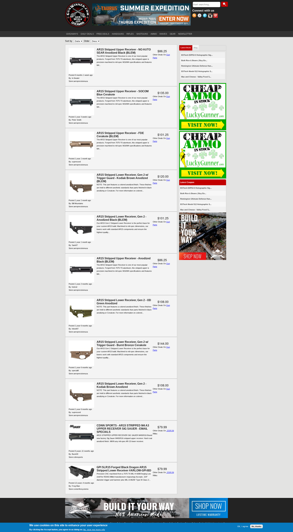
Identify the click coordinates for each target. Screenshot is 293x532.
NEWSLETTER (185, 34)
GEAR (172, 34)
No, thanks (256, 526)
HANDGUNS (118, 34)
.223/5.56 (170, 431)
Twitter (205, 16)
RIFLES (130, 34)
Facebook (200, 16)
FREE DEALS (102, 34)
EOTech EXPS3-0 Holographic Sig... (197, 55)
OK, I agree (242, 526)
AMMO (154, 34)
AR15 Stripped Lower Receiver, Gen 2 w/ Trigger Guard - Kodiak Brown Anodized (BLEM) (122, 178)
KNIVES (163, 34)
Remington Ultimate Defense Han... (197, 66)
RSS (195, 16)
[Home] (78, 14)
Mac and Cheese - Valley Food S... (196, 77)
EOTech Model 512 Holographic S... (196, 71)
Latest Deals (186, 48)
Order (86, 41)
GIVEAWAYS (72, 34)
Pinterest (216, 16)
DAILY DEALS (87, 34)
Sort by (68, 41)
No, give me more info (94, 530)
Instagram (210, 16)
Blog (195, 48)
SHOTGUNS (142, 34)
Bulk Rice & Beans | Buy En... (194, 60)
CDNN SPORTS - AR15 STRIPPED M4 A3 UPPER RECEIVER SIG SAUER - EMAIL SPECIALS (123, 428)
